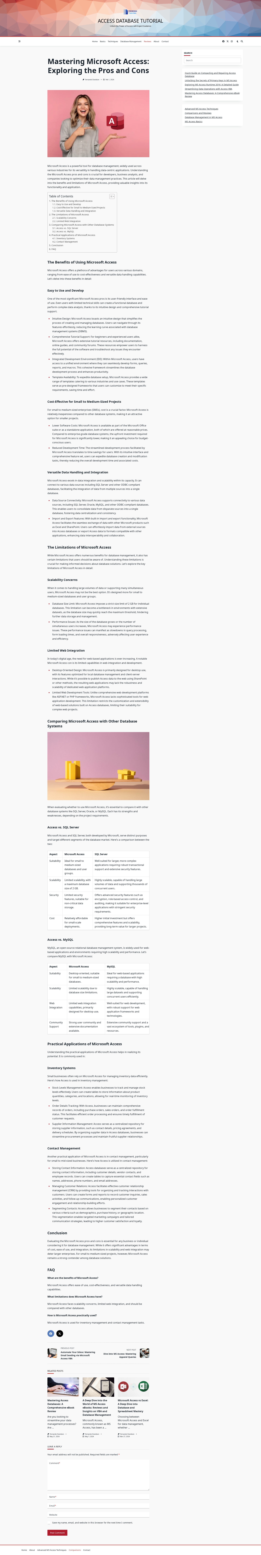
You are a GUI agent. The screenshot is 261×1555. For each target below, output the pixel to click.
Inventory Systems (65, 238)
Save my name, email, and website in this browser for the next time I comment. (92, 1522)
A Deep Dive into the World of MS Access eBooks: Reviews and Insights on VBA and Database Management (97, 1408)
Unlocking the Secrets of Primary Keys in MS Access (211, 80)
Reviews (147, 41)
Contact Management (67, 241)
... (53, 1427)
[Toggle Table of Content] (110, 196)
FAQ (54, 249)
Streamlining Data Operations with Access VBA (208, 88)
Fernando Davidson (92, 80)
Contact (165, 41)
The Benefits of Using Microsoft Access (72, 200)
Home (95, 41)
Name (52, 1496)
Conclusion (57, 245)
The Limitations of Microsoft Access (70, 214)
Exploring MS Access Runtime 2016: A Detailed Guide (212, 84)
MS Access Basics (193, 121)
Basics (102, 41)
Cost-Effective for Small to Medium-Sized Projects (80, 207)
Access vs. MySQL (65, 231)
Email (52, 1505)
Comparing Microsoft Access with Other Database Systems (83, 224)
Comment (54, 1463)
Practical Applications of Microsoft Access (73, 234)
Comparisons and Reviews (198, 113)
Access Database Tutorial (130, 21)
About (156, 41)
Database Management (131, 41)
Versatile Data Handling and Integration (76, 210)
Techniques (113, 41)
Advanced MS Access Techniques (201, 108)
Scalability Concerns (66, 217)
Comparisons (75, 1550)
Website (53, 1514)
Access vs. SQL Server (67, 228)
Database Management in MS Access (203, 117)
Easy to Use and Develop (68, 204)
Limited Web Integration (68, 221)
